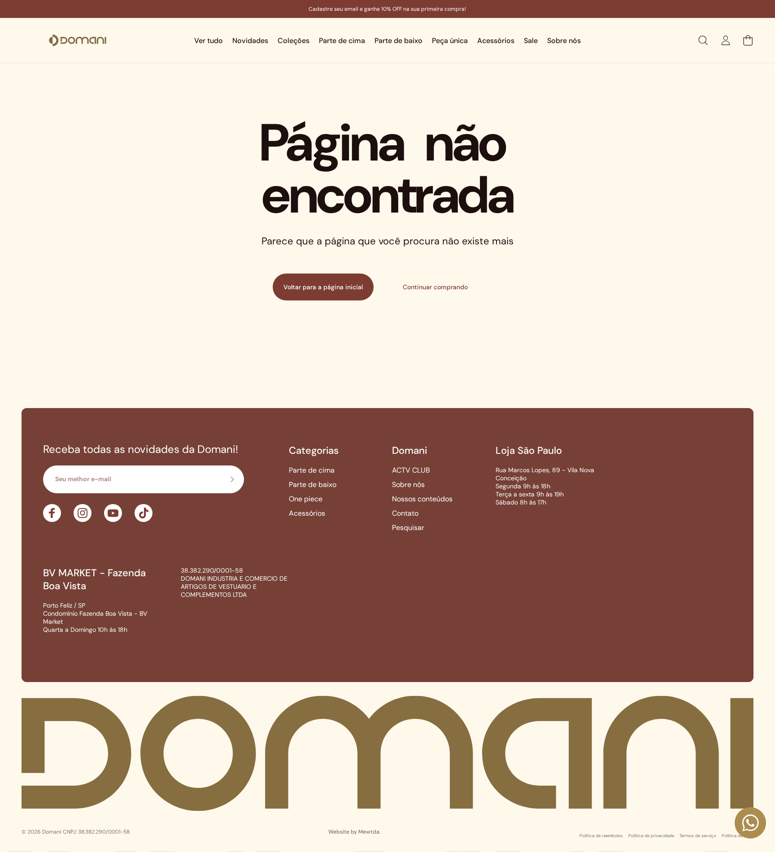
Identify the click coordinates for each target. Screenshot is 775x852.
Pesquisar (408, 527)
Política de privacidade (651, 835)
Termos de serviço (697, 835)
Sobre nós (408, 484)
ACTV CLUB (411, 470)
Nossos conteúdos (422, 499)
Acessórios (307, 513)
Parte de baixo (312, 484)
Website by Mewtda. (354, 831)
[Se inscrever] (232, 479)
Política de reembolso (601, 835)
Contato (405, 513)
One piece (305, 499)
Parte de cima (312, 470)
